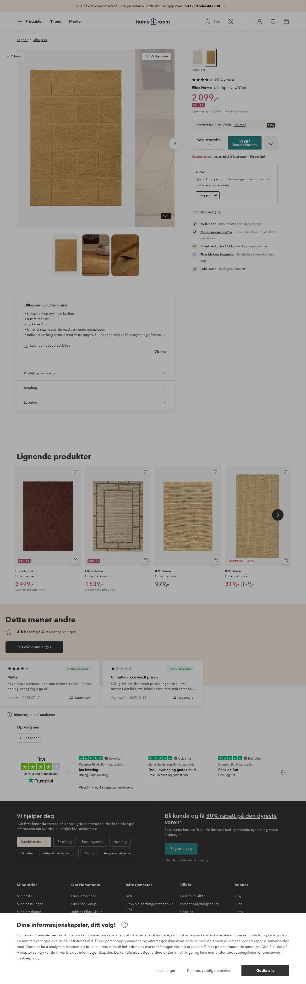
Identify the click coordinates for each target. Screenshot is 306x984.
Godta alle (265, 970)
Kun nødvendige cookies (208, 970)
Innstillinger (165, 970)
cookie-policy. (28, 958)
